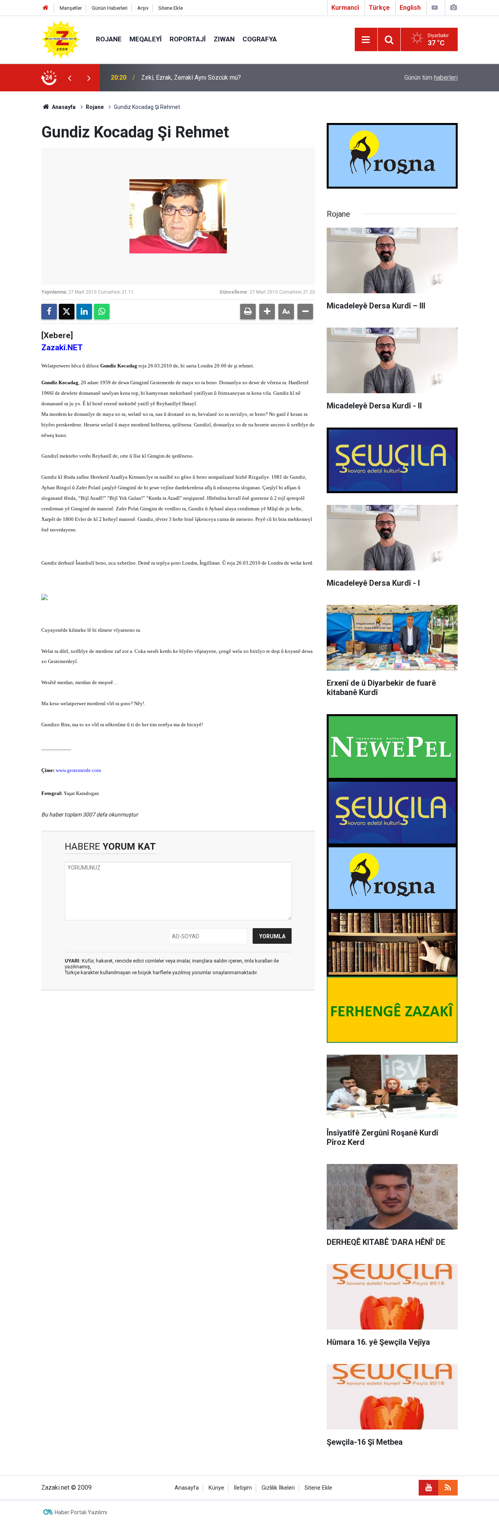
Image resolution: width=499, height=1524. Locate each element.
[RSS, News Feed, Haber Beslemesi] (448, 1487)
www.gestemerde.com (78, 770)
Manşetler (71, 8)
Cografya (259, 39)
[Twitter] (66, 311)
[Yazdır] (248, 311)
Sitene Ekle (170, 8)
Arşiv (143, 8)
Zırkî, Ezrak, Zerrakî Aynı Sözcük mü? (191, 77)
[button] (267, 311)
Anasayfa (63, 107)
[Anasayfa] (45, 8)
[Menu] (366, 39)
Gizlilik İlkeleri (278, 1488)
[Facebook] (49, 311)
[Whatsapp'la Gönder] (102, 311)
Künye (216, 1488)
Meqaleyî (145, 39)
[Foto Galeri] (453, 7)
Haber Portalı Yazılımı (81, 1512)
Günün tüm (431, 77)
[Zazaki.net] (60, 39)
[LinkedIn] (84, 311)
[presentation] (69, 77)
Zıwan (224, 39)
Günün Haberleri (109, 8)
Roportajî (188, 39)
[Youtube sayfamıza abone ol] (428, 1487)
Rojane (109, 39)
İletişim (243, 1488)
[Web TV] (434, 7)
